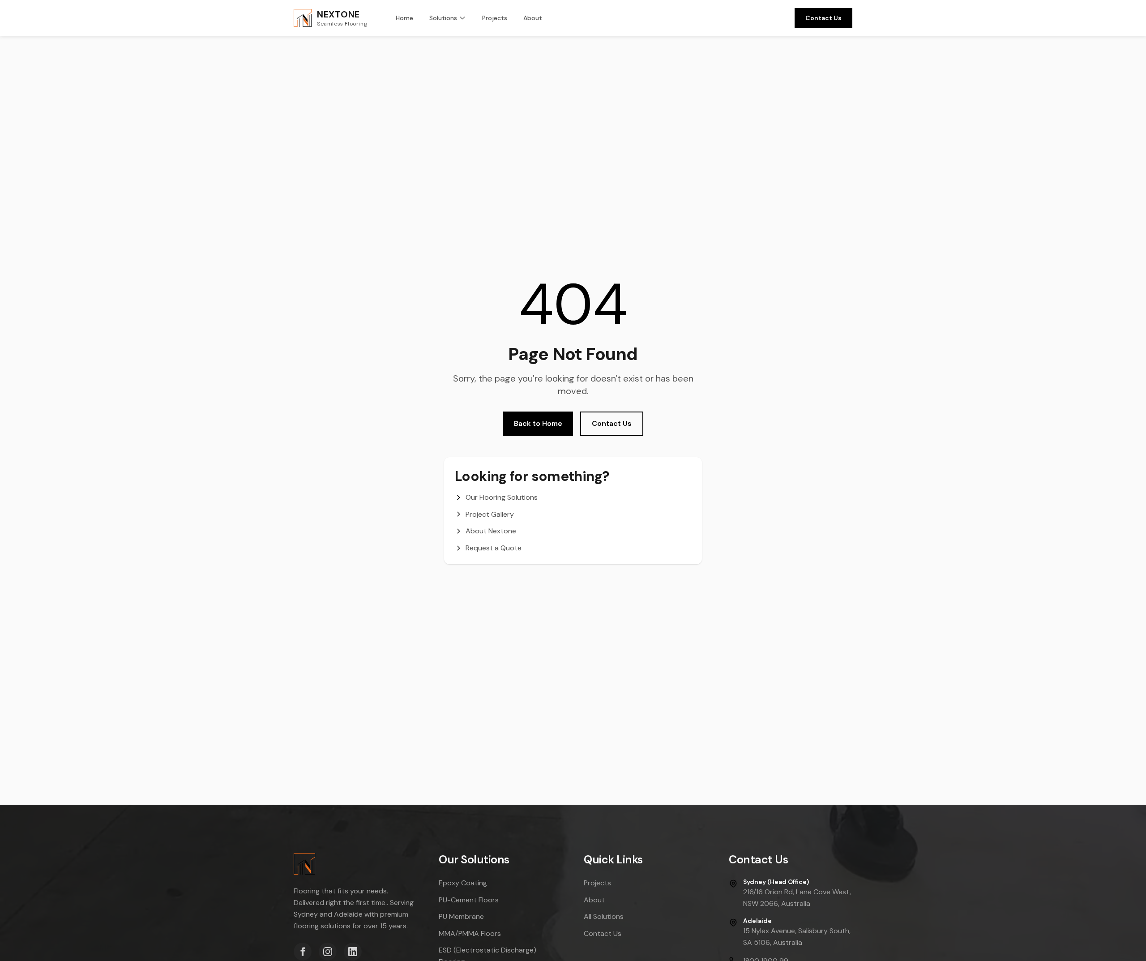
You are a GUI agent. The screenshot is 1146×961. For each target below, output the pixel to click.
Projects (494, 18)
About (532, 18)
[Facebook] (303, 952)
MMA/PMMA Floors (470, 933)
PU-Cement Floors (469, 900)
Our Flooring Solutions (502, 497)
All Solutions (604, 916)
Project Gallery (490, 514)
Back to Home (538, 423)
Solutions (443, 18)
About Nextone (491, 531)
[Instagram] (328, 952)
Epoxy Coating (463, 883)
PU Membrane (461, 916)
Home (404, 18)
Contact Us (823, 18)
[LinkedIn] (353, 952)
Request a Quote (494, 548)
